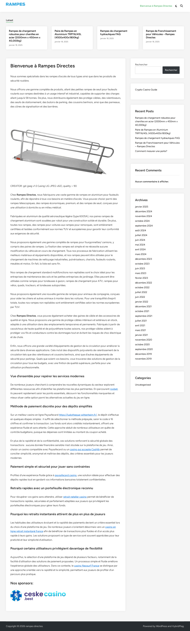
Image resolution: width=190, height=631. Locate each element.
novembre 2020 (143, 339)
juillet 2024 (141, 235)
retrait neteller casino (75, 496)
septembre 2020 (144, 349)
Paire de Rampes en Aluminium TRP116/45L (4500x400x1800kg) (68, 34)
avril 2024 (140, 249)
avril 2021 (140, 325)
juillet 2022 (141, 292)
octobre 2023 (142, 263)
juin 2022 (140, 297)
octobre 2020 (142, 344)
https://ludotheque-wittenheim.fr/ (78, 414)
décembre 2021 (143, 306)
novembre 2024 (143, 216)
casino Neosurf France (86, 565)
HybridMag (178, 626)
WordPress (161, 626)
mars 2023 (140, 273)
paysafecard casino (66, 475)
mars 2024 (140, 254)
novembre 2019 (143, 358)
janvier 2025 (141, 206)
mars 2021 (140, 330)
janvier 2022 (141, 301)
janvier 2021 (141, 335)
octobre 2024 (142, 220)
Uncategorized (143, 384)
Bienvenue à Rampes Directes (156, 5)
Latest (9, 20)
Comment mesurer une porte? (151, 151)
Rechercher (141, 64)
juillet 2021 (141, 320)
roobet (114, 388)
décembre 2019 (143, 354)
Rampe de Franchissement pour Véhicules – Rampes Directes (161, 34)
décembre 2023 (143, 259)
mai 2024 (140, 244)
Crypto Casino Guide (146, 89)
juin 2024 (140, 239)
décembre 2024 (143, 211)
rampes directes (34, 626)
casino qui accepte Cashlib (85, 449)
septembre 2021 (143, 316)
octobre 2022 (142, 287)
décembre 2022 (143, 282)
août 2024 (140, 230)
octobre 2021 (142, 311)
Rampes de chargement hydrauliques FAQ (157, 138)
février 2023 (141, 278)
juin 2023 (140, 268)
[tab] (9, 20)
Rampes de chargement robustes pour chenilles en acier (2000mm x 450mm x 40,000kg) (156, 121)
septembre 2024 (144, 225)
